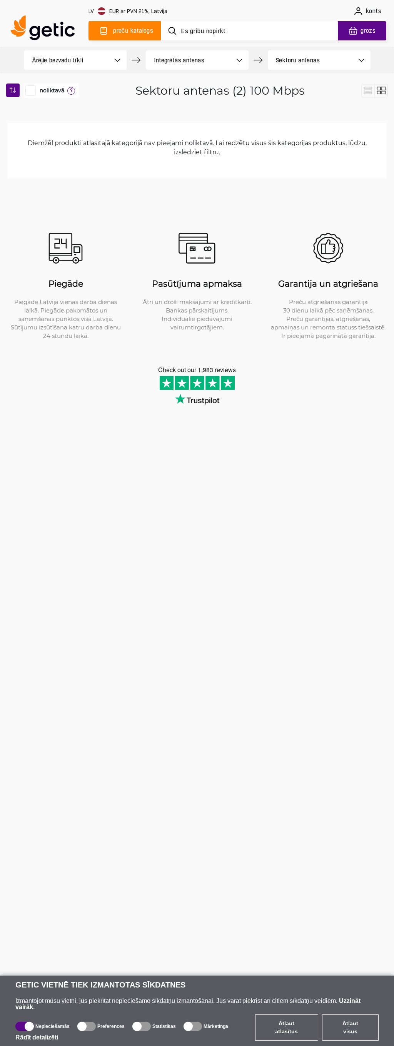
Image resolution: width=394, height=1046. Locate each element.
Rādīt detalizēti (36, 1037)
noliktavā (52, 90)
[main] (46, 29)
